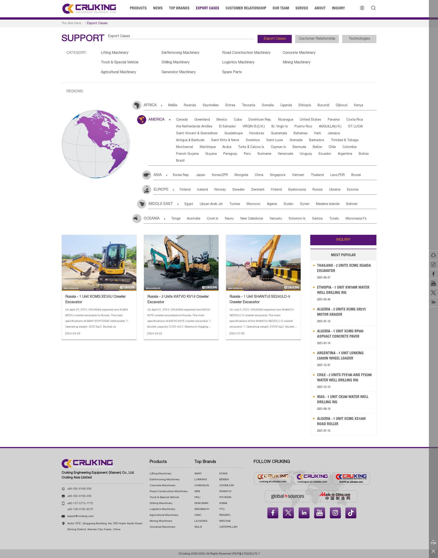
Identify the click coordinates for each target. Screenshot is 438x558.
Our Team (281, 8)
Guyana (211, 154)
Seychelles (211, 105)
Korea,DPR (220, 175)
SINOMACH (201, 509)
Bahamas (301, 133)
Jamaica (334, 133)
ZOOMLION (226, 485)
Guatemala (279, 133)
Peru (247, 154)
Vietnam (298, 175)
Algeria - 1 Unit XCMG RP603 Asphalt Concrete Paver (340, 333)
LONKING (200, 479)
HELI (197, 497)
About (320, 8)
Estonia (352, 189)
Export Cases (207, 8)
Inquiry (338, 8)
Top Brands (179, 8)
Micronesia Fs (356, 218)
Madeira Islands (328, 204)
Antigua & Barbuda (190, 140)
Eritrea (230, 105)
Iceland (202, 189)
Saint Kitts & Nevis (225, 140)
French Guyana (187, 154)
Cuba (238, 119)
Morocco (253, 204)
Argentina (345, 154)
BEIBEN (224, 479)
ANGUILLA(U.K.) (330, 126)
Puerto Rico (303, 126)
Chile (332, 147)
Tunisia (234, 204)
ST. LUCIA (355, 126)
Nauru (229, 218)
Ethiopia (305, 105)
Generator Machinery (179, 72)
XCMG (223, 473)
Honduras (256, 133)
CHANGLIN (201, 485)
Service (301, 8)
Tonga (175, 218)
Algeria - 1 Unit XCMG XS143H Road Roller (341, 421)
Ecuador (325, 154)
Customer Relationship (246, 8)
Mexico (221, 119)
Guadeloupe (233, 133)
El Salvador (227, 126)
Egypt (189, 204)
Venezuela (285, 154)
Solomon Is (297, 218)
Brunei (356, 175)
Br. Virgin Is (279, 126)
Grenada (295, 140)
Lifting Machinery (114, 53)
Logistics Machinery (238, 63)
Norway (220, 189)
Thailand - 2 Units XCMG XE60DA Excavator (344, 268)
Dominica (253, 140)
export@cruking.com (80, 516)
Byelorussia (297, 189)
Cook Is (212, 218)
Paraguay (230, 154)
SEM (197, 491)
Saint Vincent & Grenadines (197, 133)
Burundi (323, 105)
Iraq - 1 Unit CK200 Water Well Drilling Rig (342, 399)
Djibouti (341, 105)
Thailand (317, 175)
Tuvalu (334, 218)
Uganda (286, 105)
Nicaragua (285, 119)
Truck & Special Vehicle (119, 63)
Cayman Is (278, 147)
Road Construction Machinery (246, 53)
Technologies (359, 39)
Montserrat (184, 147)
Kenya (358, 105)
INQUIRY (343, 240)
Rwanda (190, 105)
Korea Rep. (181, 175)
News (158, 8)
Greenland (202, 119)
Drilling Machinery (176, 63)
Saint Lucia (274, 140)
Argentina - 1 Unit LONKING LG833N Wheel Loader (340, 355)
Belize (317, 147)
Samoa (317, 218)
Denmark (257, 189)
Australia (193, 218)
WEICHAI (225, 521)
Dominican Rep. (259, 119)
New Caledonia (251, 218)
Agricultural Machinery (118, 72)
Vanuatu (276, 218)
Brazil (180, 161)
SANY (198, 473)
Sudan (288, 204)
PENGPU (224, 515)
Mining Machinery (296, 63)
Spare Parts (232, 72)
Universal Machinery (162, 527)
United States (310, 119)
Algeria (272, 204)
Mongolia (241, 175)
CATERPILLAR (228, 527)
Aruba (226, 147)
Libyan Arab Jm (211, 204)
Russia (318, 189)
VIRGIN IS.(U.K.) (253, 126)
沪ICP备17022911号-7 (246, 553)
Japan (200, 175)
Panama (334, 119)
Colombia (349, 147)
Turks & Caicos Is (251, 147)
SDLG (198, 527)
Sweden (238, 189)
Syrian (304, 204)
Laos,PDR (337, 175)
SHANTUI (225, 491)
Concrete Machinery (299, 53)
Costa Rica (354, 119)
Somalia (268, 105)
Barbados (316, 140)
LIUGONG (200, 521)
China (259, 175)
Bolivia (364, 154)
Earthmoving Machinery (180, 53)
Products (138, 8)
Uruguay (306, 154)
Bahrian (352, 204)
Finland (185, 189)
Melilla (172, 105)
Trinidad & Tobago (345, 140)
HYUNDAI (225, 497)
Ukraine (334, 189)
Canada (182, 119)
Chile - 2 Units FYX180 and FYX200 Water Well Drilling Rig (344, 377)
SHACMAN (201, 503)
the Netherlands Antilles (194, 126)
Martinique (208, 147)
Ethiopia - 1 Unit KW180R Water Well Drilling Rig (343, 290)
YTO (221, 509)
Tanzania (248, 105)
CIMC (197, 515)
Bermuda (299, 147)
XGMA (223, 503)
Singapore (277, 175)
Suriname (264, 154)
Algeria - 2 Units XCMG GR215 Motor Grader (341, 312)
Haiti (317, 133)
